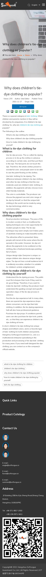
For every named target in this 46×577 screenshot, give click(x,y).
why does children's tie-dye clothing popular (22, 373)
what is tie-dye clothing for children (18, 364)
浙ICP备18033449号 (16, 573)
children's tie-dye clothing (14, 368)
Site (31, 102)
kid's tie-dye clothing (12, 385)
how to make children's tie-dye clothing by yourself (21, 378)
